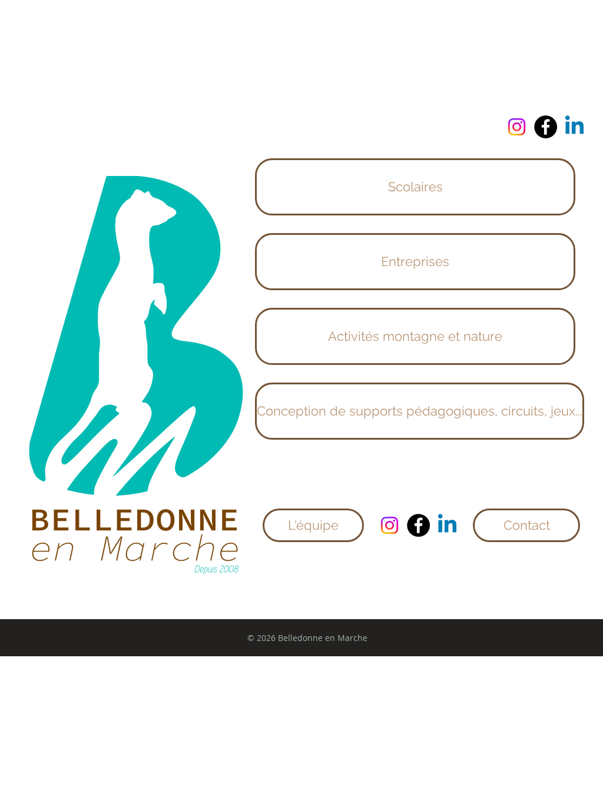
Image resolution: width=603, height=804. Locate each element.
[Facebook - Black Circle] (545, 126)
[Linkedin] (574, 126)
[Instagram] (516, 126)
